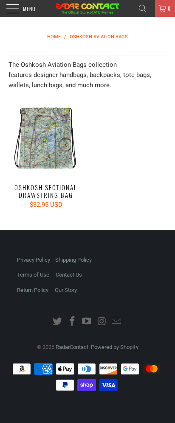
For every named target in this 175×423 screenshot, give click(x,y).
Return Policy (32, 290)
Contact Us (69, 275)
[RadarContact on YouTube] (87, 322)
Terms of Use (33, 275)
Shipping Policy (73, 260)
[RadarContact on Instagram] (102, 322)
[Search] (145, 8)
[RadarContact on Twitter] (57, 322)
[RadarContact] (87, 8)
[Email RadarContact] (116, 322)
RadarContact (72, 347)
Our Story (66, 290)
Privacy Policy (33, 260)
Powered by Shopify (114, 347)
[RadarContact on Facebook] (72, 322)
